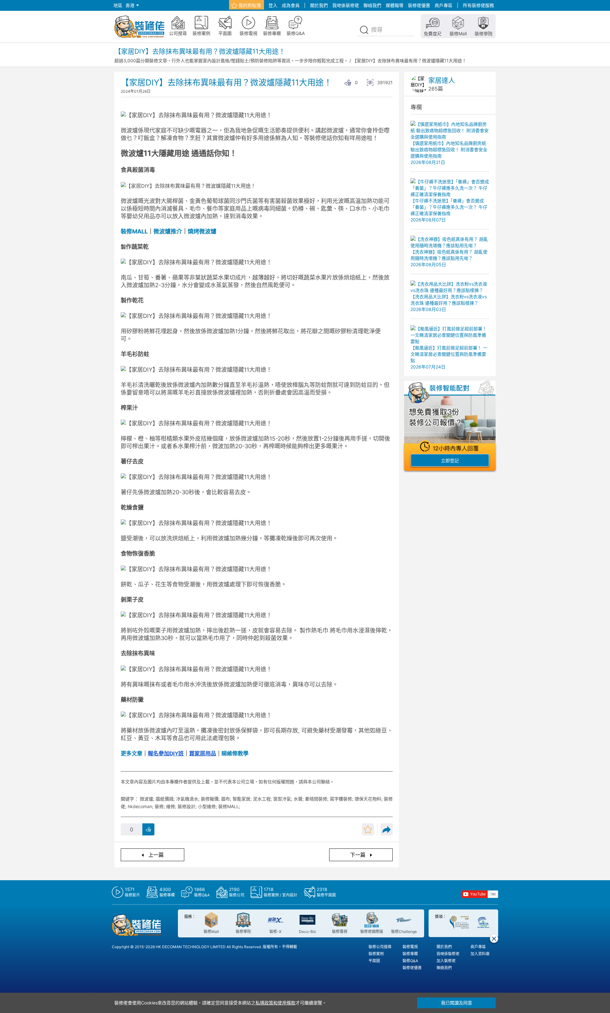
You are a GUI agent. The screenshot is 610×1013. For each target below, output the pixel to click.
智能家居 (241, 798)
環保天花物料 (368, 798)
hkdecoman (140, 806)
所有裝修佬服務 (478, 5)
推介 (176, 231)
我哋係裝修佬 (345, 5)
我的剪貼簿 (250, 5)
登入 (272, 5)
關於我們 (319, 5)
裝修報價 (210, 798)
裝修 (159, 806)
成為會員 (291, 5)
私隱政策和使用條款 (275, 1002)
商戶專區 (443, 5)
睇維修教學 (234, 753)
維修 (170, 806)
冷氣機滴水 (187, 798)
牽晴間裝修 (316, 798)
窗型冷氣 (282, 798)
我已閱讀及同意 (456, 1002)
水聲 (298, 798)
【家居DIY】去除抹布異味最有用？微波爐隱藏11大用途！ (409, 60)
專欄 (416, 107)
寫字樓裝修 (341, 798)
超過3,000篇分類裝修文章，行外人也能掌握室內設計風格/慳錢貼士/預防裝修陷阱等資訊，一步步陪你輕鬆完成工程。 (231, 60)
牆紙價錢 (164, 798)
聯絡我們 (372, 5)
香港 (129, 5)
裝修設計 (186, 806)
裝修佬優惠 (419, 5)
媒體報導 (394, 5)
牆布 (225, 798)
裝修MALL (134, 231)
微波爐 (162, 231)
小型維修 (207, 806)
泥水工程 (262, 798)
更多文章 (131, 753)
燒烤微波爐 (203, 231)
